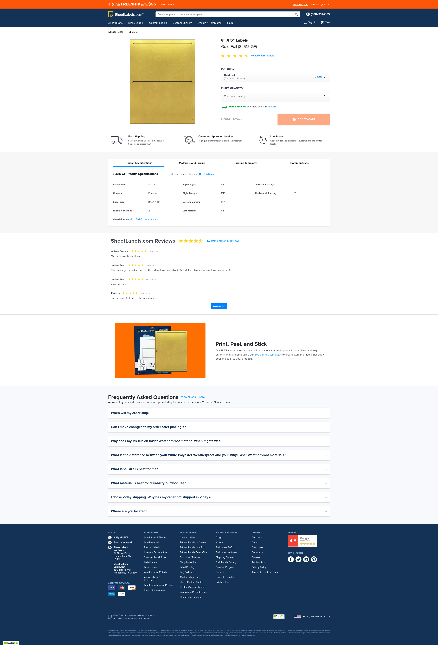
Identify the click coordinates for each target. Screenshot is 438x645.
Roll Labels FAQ (224, 547)
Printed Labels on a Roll (192, 547)
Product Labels (152, 547)
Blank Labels (151, 532)
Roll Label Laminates (226, 552)
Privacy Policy (259, 567)
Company (257, 532)
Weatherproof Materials (156, 572)
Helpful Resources (226, 532)
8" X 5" (152, 184)
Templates (246, 163)
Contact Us (257, 552)
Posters (191, 582)
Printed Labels (188, 532)
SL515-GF (134, 31)
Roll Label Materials (190, 557)
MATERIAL (227, 68)
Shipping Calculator (226, 557)
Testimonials (258, 562)
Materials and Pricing (192, 163)
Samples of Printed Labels (193, 592)
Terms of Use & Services (265, 572)
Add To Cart (305, 119)
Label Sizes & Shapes (155, 537)
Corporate (257, 537)
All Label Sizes (115, 31)
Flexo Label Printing (190, 597)
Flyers (183, 582)
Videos (219, 542)
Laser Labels (150, 567)
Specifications (138, 163)
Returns (220, 572)
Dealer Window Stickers (192, 587)
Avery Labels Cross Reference (154, 579)
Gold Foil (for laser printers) (144, 219)
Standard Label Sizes (155, 557)
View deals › (167, 4)
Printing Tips (222, 582)
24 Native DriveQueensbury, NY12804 (122, 553)
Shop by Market (188, 562)
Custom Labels (188, 537)
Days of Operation (225, 577)
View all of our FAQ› (193, 397)
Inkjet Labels (150, 562)
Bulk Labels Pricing (226, 562)
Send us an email (123, 542)
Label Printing (187, 567)
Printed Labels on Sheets (193, 542)
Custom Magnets (189, 577)
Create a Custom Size (155, 552)
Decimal (193, 174)
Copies (199, 582)
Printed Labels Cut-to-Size (193, 552)
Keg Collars (186, 572)
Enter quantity (232, 88)
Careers (256, 557)
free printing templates (268, 354)
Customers (257, 547)
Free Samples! (300, 4)
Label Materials (152, 542)
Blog (218, 537)
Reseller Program (225, 567)
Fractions (208, 174)
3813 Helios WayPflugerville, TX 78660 (125, 568)
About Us (257, 542)
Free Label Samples (154, 590)
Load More (219, 306)
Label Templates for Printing (158, 585)
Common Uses (299, 163)
